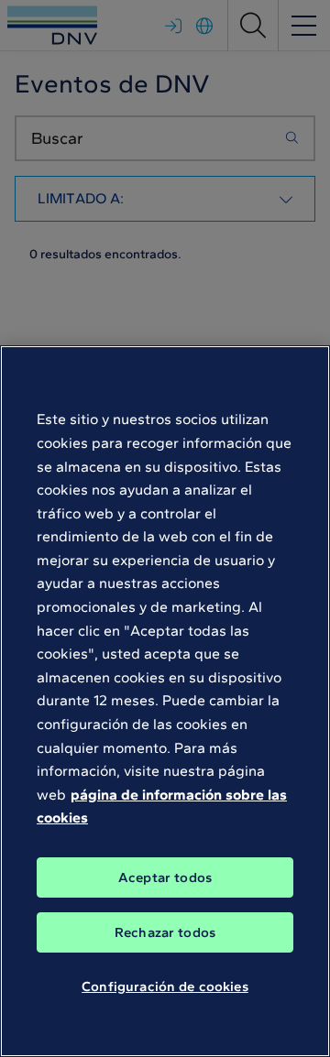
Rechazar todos (165, 932)
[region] (165, 701)
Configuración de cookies (165, 986)
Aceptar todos (165, 877)
